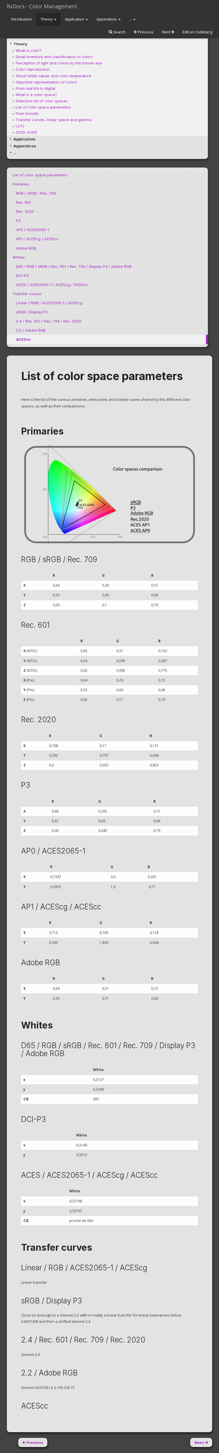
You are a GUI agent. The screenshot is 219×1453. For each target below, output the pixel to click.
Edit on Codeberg (197, 31)
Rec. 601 (23, 202)
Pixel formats (27, 113)
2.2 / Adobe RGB (30, 330)
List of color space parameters (43, 107)
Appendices (107, 19)
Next (166, 31)
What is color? (28, 50)
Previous (145, 31)
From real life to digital (35, 88)
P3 (18, 220)
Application (75, 19)
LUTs (20, 126)
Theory (47, 19)
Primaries (21, 184)
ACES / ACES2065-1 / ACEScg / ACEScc (52, 284)
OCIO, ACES (26, 132)
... (131, 19)
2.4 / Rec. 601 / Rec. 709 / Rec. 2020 (48, 321)
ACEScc (23, 339)
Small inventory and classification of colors (54, 56)
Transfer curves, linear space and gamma (53, 119)
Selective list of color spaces (42, 101)
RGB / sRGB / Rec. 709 (36, 193)
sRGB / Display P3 (32, 312)
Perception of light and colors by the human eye (59, 63)
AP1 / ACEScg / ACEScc (37, 238)
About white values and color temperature (53, 76)
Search (118, 31)
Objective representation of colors (46, 82)
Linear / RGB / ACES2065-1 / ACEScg (49, 303)
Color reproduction (33, 69)
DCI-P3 (22, 275)
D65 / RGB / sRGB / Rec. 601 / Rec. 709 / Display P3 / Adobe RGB (73, 266)
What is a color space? (36, 94)
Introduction (21, 19)
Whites (19, 257)
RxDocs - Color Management (42, 6)
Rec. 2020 (25, 211)
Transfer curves (27, 293)
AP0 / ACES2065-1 (32, 229)
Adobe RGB (26, 248)
